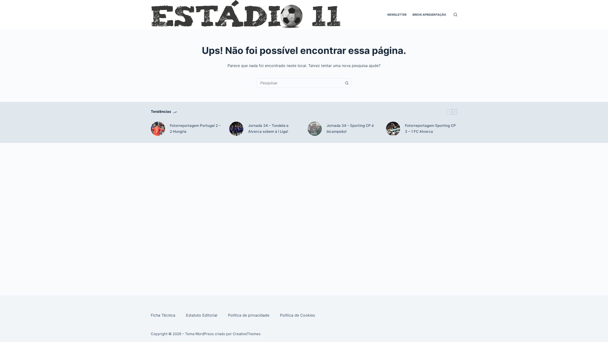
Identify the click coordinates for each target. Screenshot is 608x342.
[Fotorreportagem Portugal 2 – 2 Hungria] (158, 129)
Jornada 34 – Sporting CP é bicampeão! (350, 128)
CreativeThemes (247, 334)
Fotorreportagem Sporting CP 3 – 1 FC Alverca (430, 128)
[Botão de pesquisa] (346, 82)
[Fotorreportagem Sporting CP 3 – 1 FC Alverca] (393, 129)
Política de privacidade (249, 315)
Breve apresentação (429, 14)
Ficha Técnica (163, 315)
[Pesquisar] (455, 14)
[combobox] (299, 83)
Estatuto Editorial (202, 315)
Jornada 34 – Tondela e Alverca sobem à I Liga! (268, 128)
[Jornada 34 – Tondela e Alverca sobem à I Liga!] (236, 129)
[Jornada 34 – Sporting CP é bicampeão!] (315, 129)
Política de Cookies (298, 315)
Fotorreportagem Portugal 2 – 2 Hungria (195, 128)
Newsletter (397, 14)
